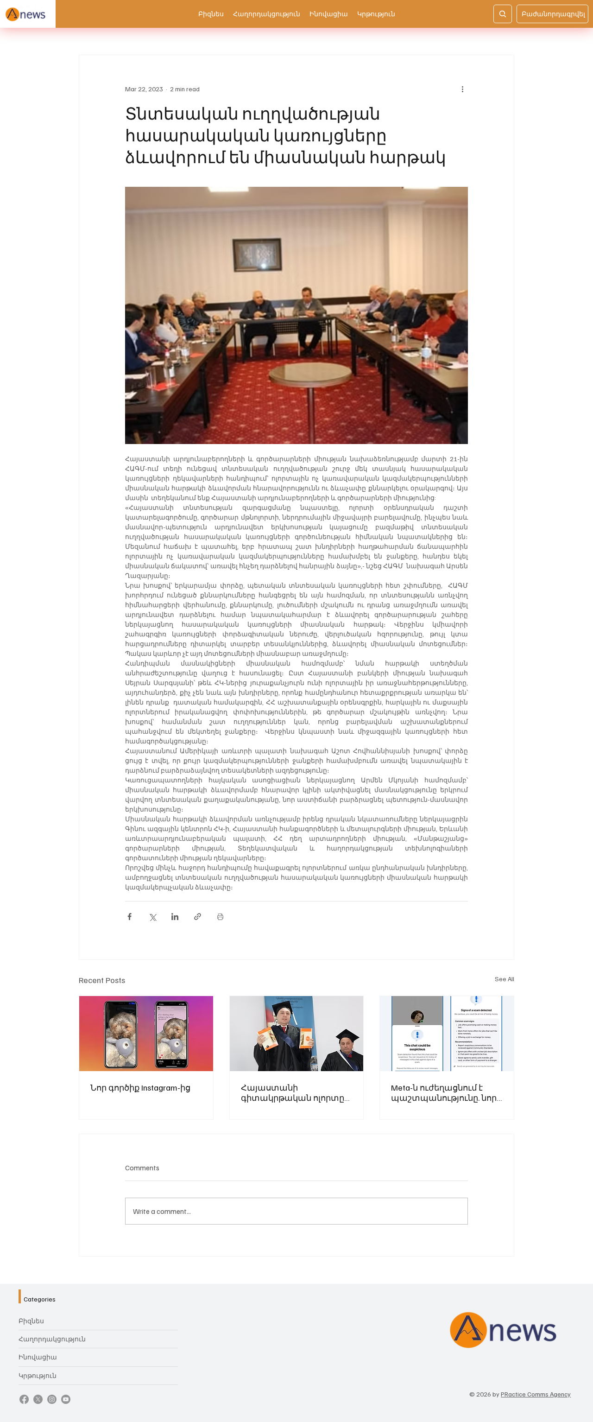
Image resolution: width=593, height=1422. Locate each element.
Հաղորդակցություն (52, 1339)
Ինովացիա (38, 1357)
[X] (38, 1399)
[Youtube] (65, 1399)
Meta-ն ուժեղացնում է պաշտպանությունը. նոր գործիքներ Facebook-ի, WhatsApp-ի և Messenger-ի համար (444, 1092)
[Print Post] (220, 916)
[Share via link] (197, 916)
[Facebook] (24, 1399)
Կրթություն (38, 1375)
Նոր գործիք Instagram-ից (140, 1087)
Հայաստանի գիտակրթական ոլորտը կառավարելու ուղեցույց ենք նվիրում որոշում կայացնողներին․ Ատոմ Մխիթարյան (295, 1092)
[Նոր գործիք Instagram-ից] (146, 1033)
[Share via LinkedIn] (174, 916)
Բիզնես (31, 1321)
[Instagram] (52, 1399)
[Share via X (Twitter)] (152, 916)
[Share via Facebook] (129, 916)
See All (504, 979)
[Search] (502, 14)
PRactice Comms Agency (536, 1394)
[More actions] (462, 88)
